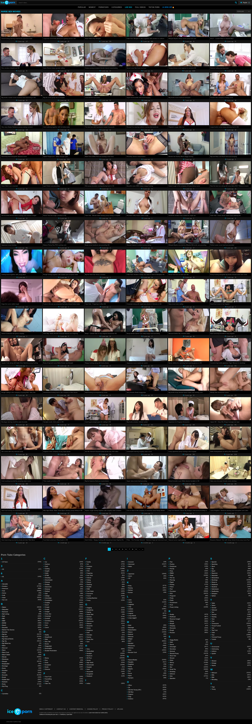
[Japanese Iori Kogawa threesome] (188, 408)
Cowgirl (64, 611)
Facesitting (64, 679)
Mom (147, 650)
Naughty (147, 662)
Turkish (231, 639)
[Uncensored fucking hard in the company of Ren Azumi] (63, 379)
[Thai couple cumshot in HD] (63, 467)
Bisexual (21, 648)
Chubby (64, 584)
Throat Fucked (231, 626)
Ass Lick (21, 600)
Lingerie (147, 613)
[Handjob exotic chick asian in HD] (63, 408)
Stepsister (231, 575)
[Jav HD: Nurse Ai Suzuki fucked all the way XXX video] (105, 438)
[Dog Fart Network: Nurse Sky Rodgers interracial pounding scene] (188, 497)
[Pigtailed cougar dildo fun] (188, 113)
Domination (64, 648)
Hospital (106, 667)
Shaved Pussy (189, 653)
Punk (189, 605)
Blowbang (21, 659)
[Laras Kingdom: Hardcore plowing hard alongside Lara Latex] (230, 497)
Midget (147, 639)
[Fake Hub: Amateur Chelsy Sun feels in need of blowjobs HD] (146, 261)
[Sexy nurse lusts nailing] (188, 290)
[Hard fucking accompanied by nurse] (105, 379)
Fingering (106, 573)
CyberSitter (69, 714)
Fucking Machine (106, 598)
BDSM (21, 623)
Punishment (189, 602)
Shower (189, 658)
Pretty (189, 598)
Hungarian (106, 674)
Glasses (106, 623)
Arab (21, 595)
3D (21, 569)
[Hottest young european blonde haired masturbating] (105, 54)
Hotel (106, 669)
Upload (120, 709)
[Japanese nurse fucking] (21, 231)
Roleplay (189, 626)
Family (106, 562)
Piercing (189, 580)
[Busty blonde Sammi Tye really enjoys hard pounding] (146, 320)
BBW (21, 620)
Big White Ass (21, 643)
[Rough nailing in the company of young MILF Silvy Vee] (21, 379)
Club (64, 593)
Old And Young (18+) (147, 689)
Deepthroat (64, 637)
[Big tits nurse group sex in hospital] (63, 84)
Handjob (106, 653)
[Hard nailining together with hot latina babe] (63, 113)
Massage (147, 627)
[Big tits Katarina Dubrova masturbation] (105, 467)
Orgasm (147, 694)
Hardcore (106, 655)
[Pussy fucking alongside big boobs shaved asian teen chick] (230, 261)
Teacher (231, 614)
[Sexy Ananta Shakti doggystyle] (146, 379)
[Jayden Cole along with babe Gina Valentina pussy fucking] (21, 349)
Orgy (147, 696)
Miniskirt (147, 643)
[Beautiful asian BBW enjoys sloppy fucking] (146, 172)
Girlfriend (106, 619)
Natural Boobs (147, 660)
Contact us (61, 709)
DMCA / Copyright (46, 709)
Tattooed (231, 610)
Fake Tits (64, 683)
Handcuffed (106, 651)
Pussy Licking (189, 607)
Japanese (147, 574)
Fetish (106, 568)
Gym (106, 641)
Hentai (106, 660)
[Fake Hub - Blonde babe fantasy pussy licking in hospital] (105, 202)
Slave (189, 665)
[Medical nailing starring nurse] (230, 54)
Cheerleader (64, 580)
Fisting (106, 580)
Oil (147, 687)
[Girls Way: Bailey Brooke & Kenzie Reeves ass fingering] (63, 320)
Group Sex (106, 639)
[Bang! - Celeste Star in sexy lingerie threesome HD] (105, 320)
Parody (189, 568)
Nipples (147, 669)
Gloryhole (106, 626)
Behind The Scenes (21, 630)
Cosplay (64, 602)
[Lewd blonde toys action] (105, 84)
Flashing (106, 584)
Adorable (21, 584)
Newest (92, 7)
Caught (64, 571)
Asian (21, 597)
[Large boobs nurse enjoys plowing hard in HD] (230, 113)
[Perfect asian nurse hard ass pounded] (230, 231)
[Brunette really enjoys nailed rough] (146, 202)
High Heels (106, 662)
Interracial (147, 564)
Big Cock (21, 636)
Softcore (189, 674)
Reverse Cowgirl (189, 619)
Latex (147, 600)
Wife (231, 675)
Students (231, 586)
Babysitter (21, 609)
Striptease (231, 584)
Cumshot (64, 620)
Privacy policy (107, 709)
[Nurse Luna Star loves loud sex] (146, 54)
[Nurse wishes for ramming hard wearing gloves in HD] (188, 349)
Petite (189, 575)
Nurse (147, 673)
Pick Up (189, 577)
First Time (106, 575)
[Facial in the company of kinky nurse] (230, 84)
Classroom (64, 586)
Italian (147, 566)
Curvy (64, 623)
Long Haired (147, 615)
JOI (147, 578)
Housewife (106, 671)
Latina (147, 602)
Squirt (231, 571)
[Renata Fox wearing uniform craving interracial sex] (146, 113)
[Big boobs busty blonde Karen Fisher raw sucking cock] (188, 379)
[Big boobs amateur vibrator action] (146, 408)
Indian (106, 683)
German (106, 616)
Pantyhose (189, 566)
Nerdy (147, 666)
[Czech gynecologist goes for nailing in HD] (105, 408)
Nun (147, 671)
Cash (64, 566)
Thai (231, 621)
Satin (189, 642)
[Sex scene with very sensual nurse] (21, 438)
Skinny (189, 662)
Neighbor (147, 664)
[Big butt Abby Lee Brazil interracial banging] (230, 143)
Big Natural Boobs (21, 639)
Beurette (21, 632)
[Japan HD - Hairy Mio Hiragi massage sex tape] (230, 408)
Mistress (147, 648)
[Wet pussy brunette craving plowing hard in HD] (105, 172)
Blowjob (21, 661)
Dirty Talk (64, 641)
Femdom (106, 566)
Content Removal (76, 709)
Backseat (21, 611)
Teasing (231, 616)
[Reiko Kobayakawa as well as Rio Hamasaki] (230, 438)
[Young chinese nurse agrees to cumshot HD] (188, 54)
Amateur (21, 586)
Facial (64, 681)
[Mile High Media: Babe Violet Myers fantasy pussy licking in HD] (63, 497)
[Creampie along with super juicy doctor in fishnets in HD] (146, 290)
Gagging (106, 607)
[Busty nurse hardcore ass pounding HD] (105, 231)
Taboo (231, 605)
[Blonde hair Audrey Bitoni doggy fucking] (188, 143)
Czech (64, 627)
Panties (189, 564)
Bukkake (21, 682)
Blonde (21, 657)
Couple (64, 609)
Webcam (231, 672)
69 (21, 576)
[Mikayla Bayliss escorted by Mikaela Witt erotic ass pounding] (188, 231)
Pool (189, 589)
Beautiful (21, 627)
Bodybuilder (21, 663)
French (106, 596)
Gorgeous (106, 630)
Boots (21, 668)
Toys (231, 635)
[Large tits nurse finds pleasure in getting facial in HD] (63, 25)
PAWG (189, 573)
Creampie (64, 616)
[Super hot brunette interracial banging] (146, 84)
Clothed (64, 591)
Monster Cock (147, 652)
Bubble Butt (21, 679)
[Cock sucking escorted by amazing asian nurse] (21, 467)
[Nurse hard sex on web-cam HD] (188, 261)
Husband (106, 676)
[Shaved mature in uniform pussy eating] (146, 231)
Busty (21, 684)
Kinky (147, 585)
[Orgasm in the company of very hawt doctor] (63, 438)
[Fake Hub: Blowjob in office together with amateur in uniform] (146, 25)
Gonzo (106, 628)
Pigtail (189, 582)
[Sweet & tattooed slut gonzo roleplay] (21, 320)
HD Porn (106, 658)
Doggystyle (64, 646)
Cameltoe (21, 693)
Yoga (231, 687)
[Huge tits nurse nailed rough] (21, 290)
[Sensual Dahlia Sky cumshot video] (188, 320)
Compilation (64, 600)
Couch (64, 605)
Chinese (64, 582)
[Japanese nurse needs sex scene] (146, 349)
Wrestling (231, 679)
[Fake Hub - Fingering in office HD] (105, 290)
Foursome (106, 593)
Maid (147, 625)
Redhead (189, 616)
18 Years (21, 562)
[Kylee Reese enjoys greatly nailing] (63, 54)
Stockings (231, 580)
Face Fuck (64, 676)
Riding (189, 621)
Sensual (189, 651)
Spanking (231, 564)
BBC (21, 618)
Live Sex (128, 7)
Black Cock (21, 652)
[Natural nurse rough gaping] (188, 526)
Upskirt (231, 653)
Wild (231, 677)
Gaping (106, 612)
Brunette (21, 675)
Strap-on (231, 582)
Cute (64, 625)
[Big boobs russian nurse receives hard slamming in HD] (21, 84)
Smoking (189, 671)
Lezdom (147, 611)
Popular (82, 7)
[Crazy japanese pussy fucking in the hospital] (188, 438)
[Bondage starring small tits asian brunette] (21, 408)
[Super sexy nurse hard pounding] (146, 467)
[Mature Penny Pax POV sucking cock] (63, 231)
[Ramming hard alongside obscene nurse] (21, 143)
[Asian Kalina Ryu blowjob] (105, 25)
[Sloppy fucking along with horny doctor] (105, 349)
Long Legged (147, 618)
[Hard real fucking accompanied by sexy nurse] (21, 497)
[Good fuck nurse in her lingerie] (230, 290)
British (21, 672)
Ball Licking (21, 614)
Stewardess (231, 577)
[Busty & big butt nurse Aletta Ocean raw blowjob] (63, 349)
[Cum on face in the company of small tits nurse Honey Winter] (146, 497)
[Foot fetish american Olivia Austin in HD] (63, 526)
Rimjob (189, 623)
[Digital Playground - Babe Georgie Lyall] (63, 143)
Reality (189, 614)
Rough (189, 630)
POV (189, 593)
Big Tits (21, 641)
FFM (106, 571)
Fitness (106, 582)
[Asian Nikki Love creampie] (21, 172)
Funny (106, 600)
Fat (106, 564)
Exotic (64, 667)
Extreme (64, 669)
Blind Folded (21, 654)
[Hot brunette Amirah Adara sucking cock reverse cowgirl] (21, 202)
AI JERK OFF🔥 (168, 7)
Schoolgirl (189, 646)
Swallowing (231, 591)
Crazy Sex (64, 614)
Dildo (64, 639)
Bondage (21, 666)
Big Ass (21, 634)
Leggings (147, 604)
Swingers (231, 593)
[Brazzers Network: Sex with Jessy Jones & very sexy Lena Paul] (230, 526)
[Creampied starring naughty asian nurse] (146, 438)
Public (189, 600)
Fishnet (106, 577)
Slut (189, 667)
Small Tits (189, 669)
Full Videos (140, 7)
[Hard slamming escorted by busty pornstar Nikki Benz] (21, 526)
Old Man (147, 692)
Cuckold (64, 618)
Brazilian (21, 670)
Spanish (231, 562)
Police (189, 586)
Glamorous (106, 621)
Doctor (64, 644)
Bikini (21, 645)
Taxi (231, 612)
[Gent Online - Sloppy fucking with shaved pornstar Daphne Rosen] (105, 526)
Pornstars (104, 7)
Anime (21, 593)
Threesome (231, 623)
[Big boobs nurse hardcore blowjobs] (188, 84)
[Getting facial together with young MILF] (21, 261)
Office (147, 685)
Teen (231, 619)
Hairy (106, 649)
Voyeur (231, 665)
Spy (231, 568)
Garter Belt (106, 614)
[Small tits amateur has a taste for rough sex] (188, 202)
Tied (231, 628)
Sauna (189, 644)
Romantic (189, 628)
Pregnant (189, 596)
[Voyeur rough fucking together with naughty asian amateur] (105, 497)
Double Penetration (64, 650)
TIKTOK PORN (154, 7)
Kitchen (147, 590)
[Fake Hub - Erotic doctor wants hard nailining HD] (230, 202)
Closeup (64, 589)
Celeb (64, 573)
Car (64, 562)
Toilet (231, 632)
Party (189, 571)
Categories (117, 7)
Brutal (21, 677)
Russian (189, 632)
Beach (21, 625)
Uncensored (231, 646)
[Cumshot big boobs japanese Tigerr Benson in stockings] (230, 349)
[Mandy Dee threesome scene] (230, 379)
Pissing (189, 584)
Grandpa (106, 635)
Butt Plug (21, 686)
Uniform (231, 651)
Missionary (147, 645)
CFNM (64, 575)
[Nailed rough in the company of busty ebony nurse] (188, 172)
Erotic (64, 662)
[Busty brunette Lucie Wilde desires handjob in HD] (188, 467)
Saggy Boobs (189, 640)
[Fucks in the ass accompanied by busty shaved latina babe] (63, 290)
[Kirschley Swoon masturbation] (146, 143)
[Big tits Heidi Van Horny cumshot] (105, 261)
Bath (21, 616)
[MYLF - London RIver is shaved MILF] (230, 25)
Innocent (147, 562)
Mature (147, 632)
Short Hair (189, 655)
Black (21, 650)
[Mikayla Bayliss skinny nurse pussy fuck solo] (188, 25)
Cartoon (64, 564)
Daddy (64, 635)
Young (231, 689)
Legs (147, 606)
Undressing (231, 649)
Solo (189, 676)
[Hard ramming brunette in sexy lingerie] (230, 320)
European (64, 665)
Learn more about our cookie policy (98, 712)
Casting (64, 568)
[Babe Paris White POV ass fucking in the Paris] (105, 143)
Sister (189, 660)
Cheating (64, 577)
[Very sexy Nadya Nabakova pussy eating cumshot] (21, 113)
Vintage (231, 663)
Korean (147, 592)
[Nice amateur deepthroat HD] (21, 54)
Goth (106, 632)
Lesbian (147, 609)
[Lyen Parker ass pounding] (63, 172)
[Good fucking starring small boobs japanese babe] (21, 25)
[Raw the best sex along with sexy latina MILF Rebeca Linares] (230, 172)
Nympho (147, 678)
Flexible (106, 586)
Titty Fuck (231, 630)
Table (231, 603)
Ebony (64, 658)
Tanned (231, 607)
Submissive (231, 589)
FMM (106, 589)
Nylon (147, 675)
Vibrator (231, 661)
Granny (106, 637)
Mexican (147, 636)
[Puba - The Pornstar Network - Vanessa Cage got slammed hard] (146, 526)
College (64, 596)
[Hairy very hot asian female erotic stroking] (230, 467)
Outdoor (147, 699)
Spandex (189, 678)
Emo (64, 660)
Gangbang (106, 610)
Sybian (231, 596)
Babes (21, 607)
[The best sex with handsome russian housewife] (105, 113)
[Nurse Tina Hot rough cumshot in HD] (63, 202)
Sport (231, 566)
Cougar (64, 607)
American (21, 588)
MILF (147, 641)
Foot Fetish (106, 591)
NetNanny (63, 714)
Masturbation (147, 630)
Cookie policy (92, 709)
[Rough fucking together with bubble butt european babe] (63, 261)
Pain (189, 562)
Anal (21, 591)
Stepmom (231, 573)
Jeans (147, 576)
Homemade (106, 665)
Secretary (189, 649)
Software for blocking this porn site (48, 714)
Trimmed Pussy (231, 637)
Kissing (147, 588)
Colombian (64, 598)
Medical (147, 634)
